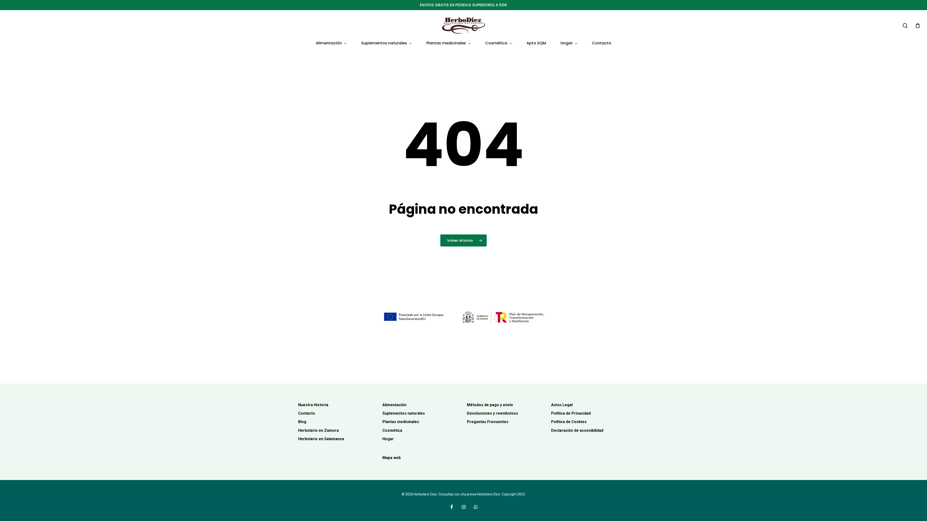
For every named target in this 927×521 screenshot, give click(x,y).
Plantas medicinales (400, 421)
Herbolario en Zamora (318, 430)
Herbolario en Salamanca (321, 439)
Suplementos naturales (403, 413)
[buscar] (905, 25)
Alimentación (394, 405)
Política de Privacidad (571, 413)
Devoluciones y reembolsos (492, 413)
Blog (302, 421)
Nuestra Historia (313, 405)
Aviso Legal (562, 405)
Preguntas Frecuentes (487, 421)
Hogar (388, 439)
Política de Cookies (569, 421)
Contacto (306, 413)
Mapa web (391, 457)
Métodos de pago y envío (490, 405)
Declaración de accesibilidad (577, 430)
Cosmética (392, 430)
